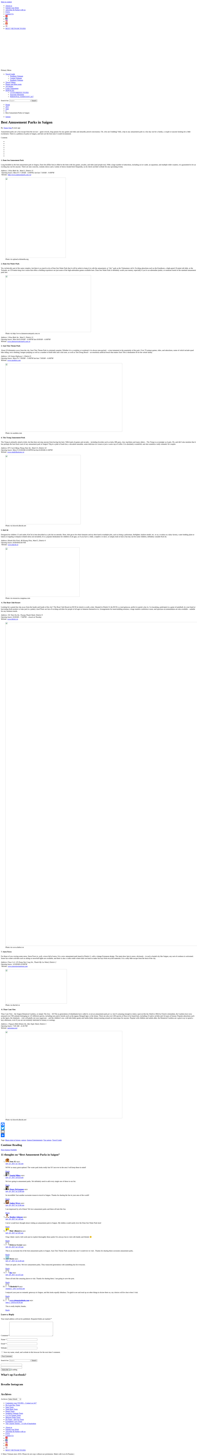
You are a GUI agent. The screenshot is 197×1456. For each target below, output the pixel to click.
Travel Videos (10, 82)
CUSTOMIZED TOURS (19, 92)
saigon (23, 1140)
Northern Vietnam (16, 76)
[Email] (98, 1132)
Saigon (7, 117)
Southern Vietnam (16, 80)
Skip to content (6, 2)
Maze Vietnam (34, 47)
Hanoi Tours (9, 1411)
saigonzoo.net (12, 1028)
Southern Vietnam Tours (14, 1413)
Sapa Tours (9, 1407)
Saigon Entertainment (34, 1140)
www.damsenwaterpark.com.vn (18, 341)
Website (4, 1348)
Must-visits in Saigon (12, 1140)
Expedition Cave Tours (13, 1421)
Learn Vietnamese (11, 88)
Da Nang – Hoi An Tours (14, 1419)
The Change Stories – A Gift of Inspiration (20, 1424)
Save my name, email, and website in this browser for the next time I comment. (32, 1352)
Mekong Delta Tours (12, 1417)
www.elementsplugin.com (19, 1300)
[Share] (98, 1135)
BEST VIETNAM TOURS (15, 28)
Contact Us (9, 14)
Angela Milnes (15, 1175)
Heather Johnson (16, 1217)
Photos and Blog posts (13, 84)
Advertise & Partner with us (15, 10)
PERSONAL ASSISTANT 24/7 (22, 97)
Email (3, 1344)
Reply (7, 1171)
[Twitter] (98, 1128)
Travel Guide (10, 74)
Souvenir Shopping (17, 95)
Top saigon (47, 1140)
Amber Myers (15, 1203)
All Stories (9, 86)
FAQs (7, 12)
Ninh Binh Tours (11, 1409)
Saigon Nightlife (9, 1150)
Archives (4, 1399)
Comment (5, 1335)
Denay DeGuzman (17, 1189)
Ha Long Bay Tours (12, 1405)
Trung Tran (8, 128)
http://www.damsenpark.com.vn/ (19, 175)
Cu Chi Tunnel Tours (13, 1415)
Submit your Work (12, 8)
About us (8, 6)
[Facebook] (98, 1124)
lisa (11, 1273)
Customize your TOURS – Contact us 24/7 (21, 1403)
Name (4, 1339)
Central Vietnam (16, 78)
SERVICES (9, 90)
